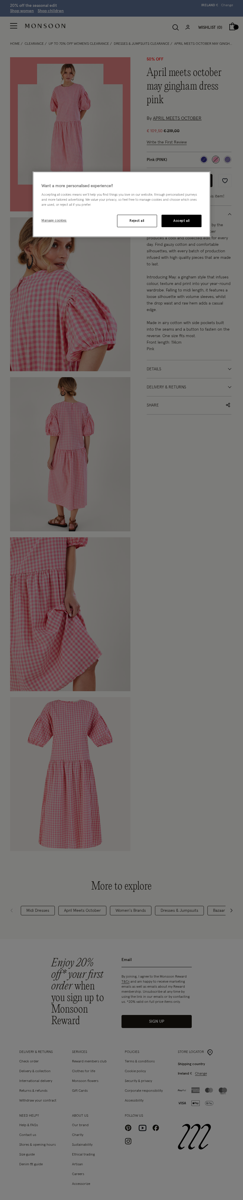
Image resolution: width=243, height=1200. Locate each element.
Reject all (137, 220)
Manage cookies (54, 220)
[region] (121, 204)
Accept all (181, 220)
